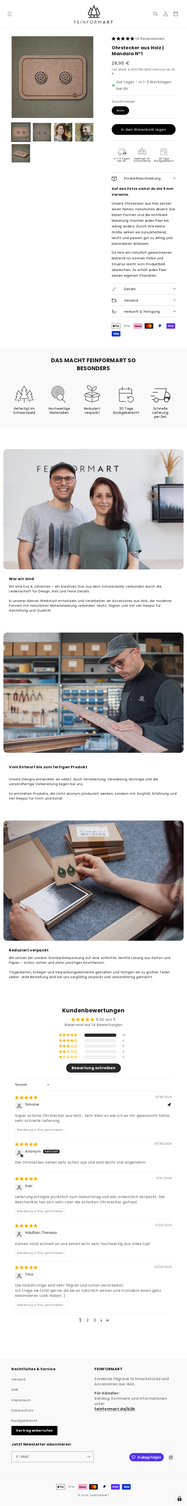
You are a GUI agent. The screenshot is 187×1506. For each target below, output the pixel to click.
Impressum (21, 1400)
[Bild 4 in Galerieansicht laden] (84, 132)
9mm (120, 110)
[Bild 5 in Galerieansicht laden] (20, 153)
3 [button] (95, 1320)
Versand (18, 1379)
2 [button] (87, 1320)
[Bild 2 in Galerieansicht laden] (42, 132)
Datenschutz (22, 1410)
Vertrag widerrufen (34, 1430)
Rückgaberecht (24, 1420)
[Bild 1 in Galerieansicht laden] (20, 132)
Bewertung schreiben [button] (93, 1068)
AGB (14, 1389)
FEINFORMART (99, 1495)
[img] (26, 1097)
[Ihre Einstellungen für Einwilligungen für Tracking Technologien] (179, 1498)
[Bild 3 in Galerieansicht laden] (63, 132)
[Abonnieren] (88, 1456)
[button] (10, 14)
